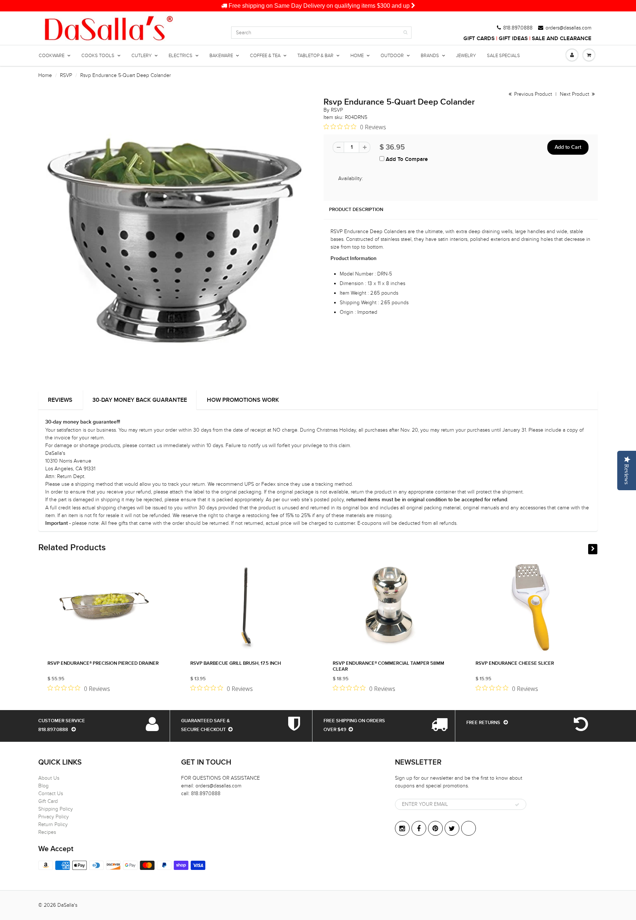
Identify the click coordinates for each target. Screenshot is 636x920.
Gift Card (48, 801)
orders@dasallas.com (568, 28)
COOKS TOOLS (97, 56)
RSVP (66, 75)
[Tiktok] (468, 828)
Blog (43, 786)
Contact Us (50, 793)
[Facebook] (418, 828)
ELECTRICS (180, 56)
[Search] (405, 32)
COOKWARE (51, 56)
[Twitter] (452, 828)
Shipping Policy (55, 809)
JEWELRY (466, 56)
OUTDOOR (392, 56)
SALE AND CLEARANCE (561, 38)
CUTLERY (141, 56)
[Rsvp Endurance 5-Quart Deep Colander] (175, 237)
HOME (357, 56)
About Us (48, 778)
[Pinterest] (435, 828)
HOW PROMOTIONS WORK (243, 400)
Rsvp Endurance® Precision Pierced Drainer (103, 663)
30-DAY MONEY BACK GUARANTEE (139, 400)
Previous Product (532, 94)
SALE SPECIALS (503, 56)
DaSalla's (67, 905)
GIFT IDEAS (513, 38)
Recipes (47, 832)
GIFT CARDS (479, 38)
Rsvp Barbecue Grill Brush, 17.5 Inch (235, 663)
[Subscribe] (517, 805)
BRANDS (430, 56)
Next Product (575, 94)
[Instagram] (402, 828)
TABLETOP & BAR (315, 56)
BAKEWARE (221, 56)
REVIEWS (60, 400)
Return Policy (53, 824)
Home (45, 75)
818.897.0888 (518, 28)
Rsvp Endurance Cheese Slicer (515, 663)
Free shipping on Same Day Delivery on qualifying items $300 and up (319, 6)
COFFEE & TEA (265, 56)
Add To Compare (406, 159)
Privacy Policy (53, 817)
